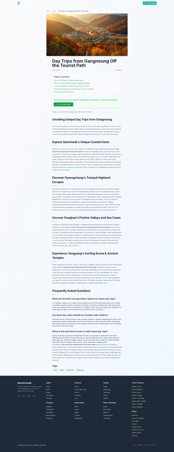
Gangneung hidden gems (109, 134)
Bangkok (49, 406)
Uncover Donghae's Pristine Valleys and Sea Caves (71, 86)
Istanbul (106, 412)
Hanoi (76, 387)
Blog (105, 3)
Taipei (105, 387)
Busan (76, 409)
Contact (134, 424)
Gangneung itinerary (109, 210)
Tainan (105, 395)
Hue (75, 398)
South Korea (70, 370)
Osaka (48, 392)
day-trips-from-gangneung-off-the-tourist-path (75, 112)
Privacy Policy (136, 427)
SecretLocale (28, 3)
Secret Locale (116, 126)
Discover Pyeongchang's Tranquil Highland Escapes (72, 83)
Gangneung (80, 370)
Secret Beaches (70, 3)
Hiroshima (49, 395)
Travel (55, 370)
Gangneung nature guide (60, 170)
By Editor (119, 70)
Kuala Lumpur (108, 415)
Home (48, 11)
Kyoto (48, 389)
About (111, 3)
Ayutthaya (49, 412)
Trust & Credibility (138, 418)
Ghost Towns (82, 3)
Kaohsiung (106, 389)
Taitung (105, 398)
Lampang (49, 418)
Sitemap (134, 435)
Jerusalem (106, 418)
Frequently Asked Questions (63, 92)
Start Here (135, 421)
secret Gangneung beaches (72, 167)
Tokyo (48, 387)
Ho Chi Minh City (80, 389)
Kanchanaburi (51, 415)
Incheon (77, 415)
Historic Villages (137, 404)
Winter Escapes (137, 395)
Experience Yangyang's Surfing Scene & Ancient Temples (73, 89)
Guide (62, 370)
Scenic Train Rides (95, 3)
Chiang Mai (50, 409)
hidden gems (102, 283)
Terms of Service (138, 430)
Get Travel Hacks (64, 104)
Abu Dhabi (106, 409)
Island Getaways (137, 407)
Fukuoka (49, 398)
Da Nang (77, 395)
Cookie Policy (136, 433)
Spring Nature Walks (139, 401)
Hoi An (76, 392)
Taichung (106, 392)
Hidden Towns (58, 3)
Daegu (76, 412)
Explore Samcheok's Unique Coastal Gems (68, 80)
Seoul (76, 406)
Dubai (105, 406)
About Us (135, 415)
